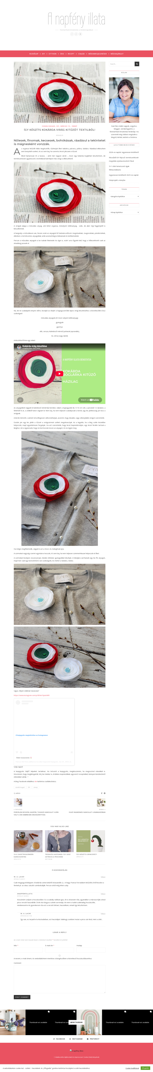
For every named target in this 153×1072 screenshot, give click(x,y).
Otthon (52, 54)
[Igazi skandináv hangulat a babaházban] (101, 802)
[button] (13, 1022)
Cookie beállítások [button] (132, 1068)
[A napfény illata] (76, 1050)
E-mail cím (49, 945)
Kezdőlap (33, 54)
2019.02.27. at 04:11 (19, 879)
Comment (17, 963)
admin (18, 793)
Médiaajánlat (117, 54)
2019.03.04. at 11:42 (26, 916)
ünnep (36, 787)
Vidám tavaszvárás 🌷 (24, 758)
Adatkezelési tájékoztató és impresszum (69, 1057)
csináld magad (48, 126)
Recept (71, 54)
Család (81, 54)
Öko (62, 54)
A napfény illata (76, 19)
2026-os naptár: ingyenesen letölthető (124, 152)
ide (36, 781)
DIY (43, 54)
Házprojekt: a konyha (117, 180)
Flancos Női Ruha (22, 762)
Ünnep (74, 126)
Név (16, 945)
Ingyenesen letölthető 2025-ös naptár (124, 175)
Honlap (79, 945)
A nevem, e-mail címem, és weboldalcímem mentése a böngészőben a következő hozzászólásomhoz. (53, 958)
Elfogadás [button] (145, 1068)
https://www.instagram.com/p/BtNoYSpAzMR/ (32, 695)
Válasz (103, 877)
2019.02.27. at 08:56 (22, 896)
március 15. (66, 126)
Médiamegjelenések (97, 54)
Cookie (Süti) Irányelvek (91, 1057)
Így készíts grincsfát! (86, 854)
